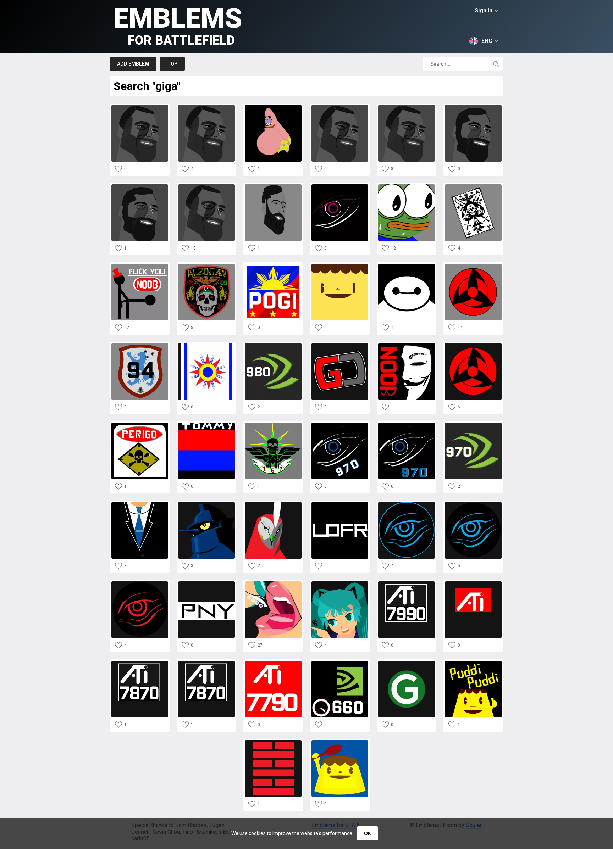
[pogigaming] (273, 265)
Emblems (178, 25)
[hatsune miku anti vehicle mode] (273, 583)
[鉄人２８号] (206, 504)
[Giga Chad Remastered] (473, 107)
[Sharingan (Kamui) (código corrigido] (473, 265)
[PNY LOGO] (206, 583)
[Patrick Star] (273, 107)
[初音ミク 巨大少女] (340, 583)
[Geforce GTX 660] (340, 662)
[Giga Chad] (206, 107)
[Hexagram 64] (273, 742)
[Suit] (140, 504)
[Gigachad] (140, 107)
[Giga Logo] (406, 662)
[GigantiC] (340, 345)
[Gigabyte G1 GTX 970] (340, 424)
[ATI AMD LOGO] (473, 583)
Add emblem (133, 64)
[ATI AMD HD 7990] (406, 583)
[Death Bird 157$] (273, 424)
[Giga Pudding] (473, 662)
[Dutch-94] (140, 345)
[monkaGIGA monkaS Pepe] (406, 186)
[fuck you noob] (140, 265)
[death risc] (140, 424)
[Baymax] (406, 265)
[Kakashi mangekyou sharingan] (473, 345)
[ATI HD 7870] (140, 662)
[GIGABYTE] (406, 504)
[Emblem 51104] (406, 345)
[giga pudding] (340, 265)
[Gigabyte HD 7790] (273, 662)
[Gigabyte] (340, 186)
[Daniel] (340, 742)
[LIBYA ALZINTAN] (473, 186)
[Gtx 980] (273, 345)
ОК (367, 833)
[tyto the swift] (273, 504)
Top (172, 64)
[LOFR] (340, 504)
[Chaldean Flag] (206, 345)
